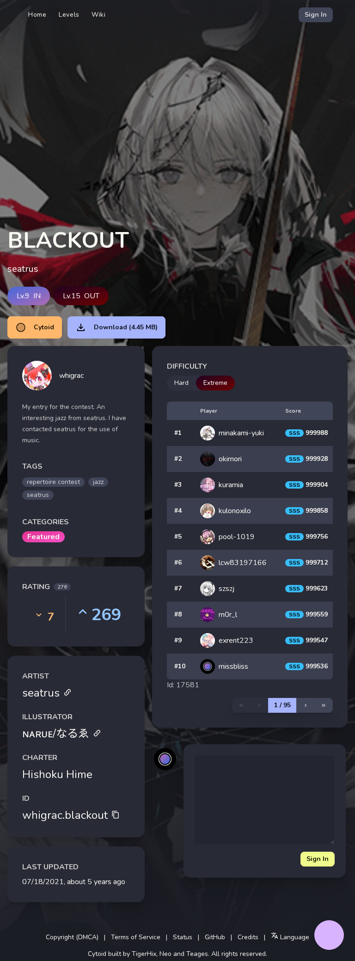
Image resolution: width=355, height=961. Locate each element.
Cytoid (44, 327)
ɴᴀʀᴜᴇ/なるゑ (55, 733)
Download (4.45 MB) (126, 327)
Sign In (316, 14)
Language (293, 937)
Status (182, 937)
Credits (248, 937)
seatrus (41, 692)
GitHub (215, 937)
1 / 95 (282, 705)
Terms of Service (135, 937)
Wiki (99, 14)
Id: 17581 (183, 685)
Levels (69, 14)
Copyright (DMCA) (72, 937)
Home (37, 14)
